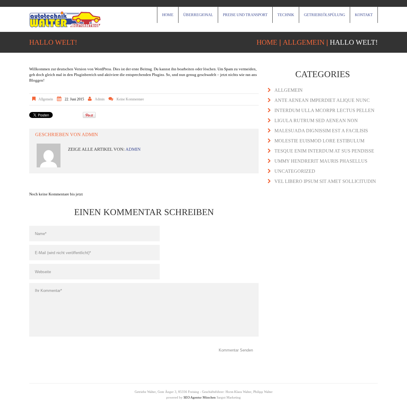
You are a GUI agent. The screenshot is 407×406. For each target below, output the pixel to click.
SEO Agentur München (200, 397)
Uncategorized (294, 171)
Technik (285, 15)
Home (167, 15)
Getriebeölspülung (324, 15)
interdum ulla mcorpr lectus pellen (324, 110)
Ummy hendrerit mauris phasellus (320, 161)
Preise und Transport (245, 15)
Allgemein (303, 42)
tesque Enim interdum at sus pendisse (324, 150)
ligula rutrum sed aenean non (316, 120)
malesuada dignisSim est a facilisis (321, 130)
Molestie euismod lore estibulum (319, 140)
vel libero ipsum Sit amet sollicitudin (325, 181)
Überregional (198, 15)
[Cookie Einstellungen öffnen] (13, 398)
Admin (100, 99)
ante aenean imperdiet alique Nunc (322, 100)
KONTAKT (364, 15)
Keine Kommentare (130, 99)
